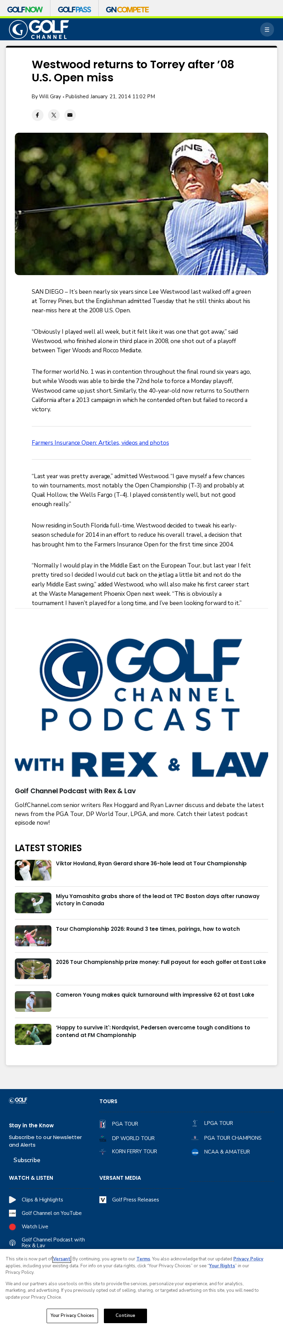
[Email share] (70, 115)
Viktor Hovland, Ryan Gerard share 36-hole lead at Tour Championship (151, 863)
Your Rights (222, 1266)
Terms (143, 1259)
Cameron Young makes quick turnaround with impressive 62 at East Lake (155, 994)
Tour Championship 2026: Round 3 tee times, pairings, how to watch (148, 929)
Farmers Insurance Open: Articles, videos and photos (100, 443)
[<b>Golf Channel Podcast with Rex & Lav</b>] (142, 709)
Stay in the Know (31, 1125)
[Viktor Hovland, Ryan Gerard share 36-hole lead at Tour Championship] (33, 870)
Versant (61, 1259)
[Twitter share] (54, 115)
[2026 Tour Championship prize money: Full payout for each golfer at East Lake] (33, 968)
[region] (141, 1289)
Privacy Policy (248, 1259)
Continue (125, 1315)
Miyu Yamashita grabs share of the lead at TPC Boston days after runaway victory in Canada (157, 900)
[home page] (39, 29)
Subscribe (26, 1160)
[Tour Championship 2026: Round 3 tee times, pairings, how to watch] (33, 935)
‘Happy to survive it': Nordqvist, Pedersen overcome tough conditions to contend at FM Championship (153, 1031)
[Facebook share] (37, 115)
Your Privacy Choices (72, 1315)
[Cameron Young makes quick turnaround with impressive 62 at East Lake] (33, 1001)
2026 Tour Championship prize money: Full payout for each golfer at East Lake (161, 962)
